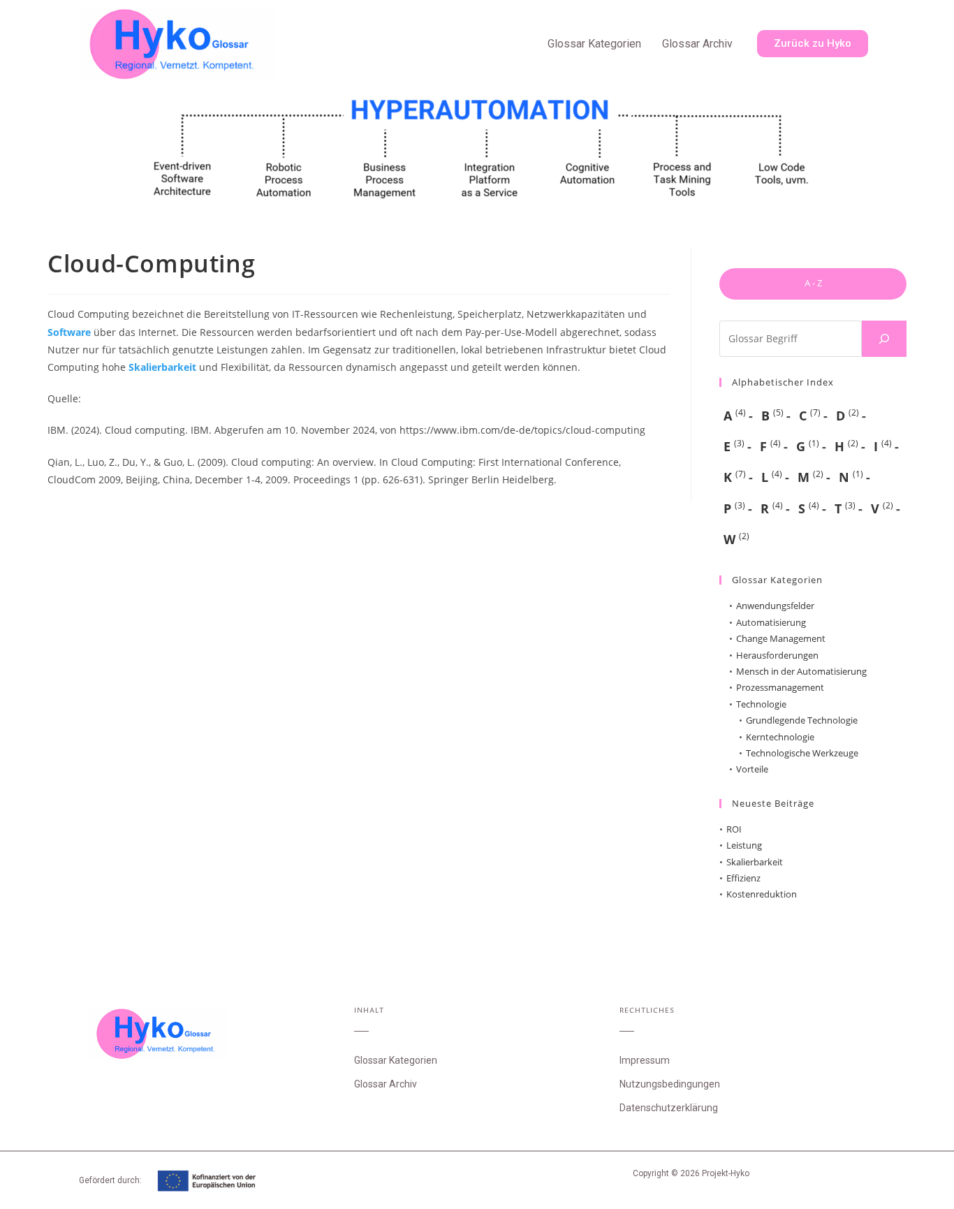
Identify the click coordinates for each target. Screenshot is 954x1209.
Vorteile (752, 769)
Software (69, 332)
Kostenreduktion (761, 894)
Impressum (644, 1060)
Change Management (780, 638)
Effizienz (743, 878)
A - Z (813, 283)
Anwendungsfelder (775, 605)
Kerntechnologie (780, 737)
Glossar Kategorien (594, 43)
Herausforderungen (777, 655)
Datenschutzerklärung (668, 1107)
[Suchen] (884, 339)
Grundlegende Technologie (802, 720)
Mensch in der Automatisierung (801, 671)
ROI (734, 829)
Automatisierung (771, 622)
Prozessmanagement (780, 687)
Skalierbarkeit (162, 367)
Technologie (761, 704)
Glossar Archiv (697, 43)
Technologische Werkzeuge (802, 753)
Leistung (744, 845)
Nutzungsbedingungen (669, 1084)
